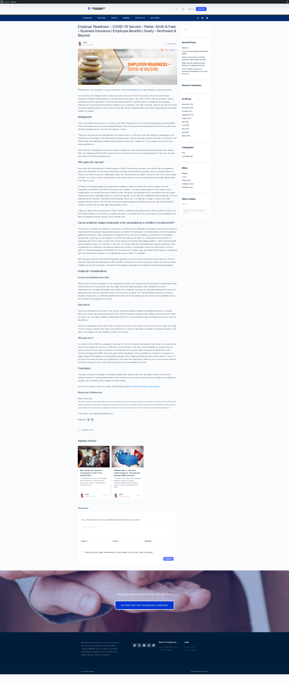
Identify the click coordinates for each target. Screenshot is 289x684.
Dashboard (87, 18)
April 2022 (185, 132)
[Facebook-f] (198, 18)
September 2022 (188, 115)
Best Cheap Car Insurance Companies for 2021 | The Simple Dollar (91, 473)
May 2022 (185, 129)
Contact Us (140, 18)
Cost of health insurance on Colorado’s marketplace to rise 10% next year (194, 71)
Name (84, 541)
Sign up (201, 9)
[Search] (176, 9)
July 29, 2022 (90, 497)
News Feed (102, 18)
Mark (85, 42)
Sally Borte (136, 90)
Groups (114, 18)
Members (126, 18)
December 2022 (187, 104)
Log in (184, 177)
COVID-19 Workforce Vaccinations (145, 386)
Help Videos (155, 18)
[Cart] (183, 9)
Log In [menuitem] (7, 2)
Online (185, 204)
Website (147, 541)
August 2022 (186, 118)
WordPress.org (187, 187)
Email (116, 541)
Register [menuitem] (14, 2)
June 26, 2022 (124, 497)
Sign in (190, 9)
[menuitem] (2, 2)
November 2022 (187, 108)
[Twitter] (202, 18)
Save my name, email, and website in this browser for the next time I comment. (119, 552)
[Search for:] (195, 29)
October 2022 (187, 111)
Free (91, 430)
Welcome (185, 48)
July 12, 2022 (88, 45)
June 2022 (185, 125)
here (111, 414)
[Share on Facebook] (88, 419)
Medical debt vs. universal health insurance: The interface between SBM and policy (127, 473)
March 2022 (186, 136)
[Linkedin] (207, 18)
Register (185, 173)
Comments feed (187, 184)
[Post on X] (92, 419)
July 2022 (185, 122)
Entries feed (186, 180)
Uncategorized (187, 156)
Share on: (82, 420)
